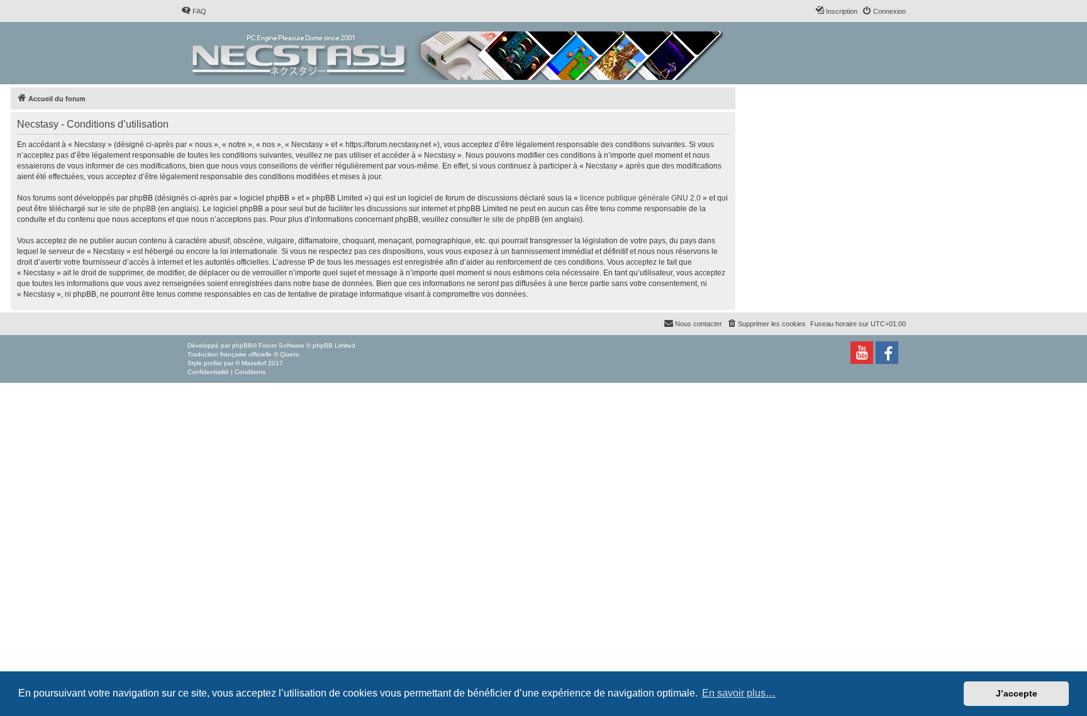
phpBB (242, 345)
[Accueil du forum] (459, 53)
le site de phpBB (128, 208)
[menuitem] (193, 11)
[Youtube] (861, 352)
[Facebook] (887, 352)
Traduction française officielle (229, 354)
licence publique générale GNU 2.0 (640, 198)
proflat (213, 363)
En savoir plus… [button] (739, 693)
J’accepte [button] (1016, 693)
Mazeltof (254, 363)
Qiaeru (289, 354)
